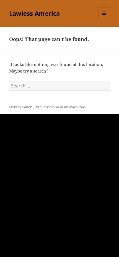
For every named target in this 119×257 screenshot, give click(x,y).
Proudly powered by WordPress (61, 107)
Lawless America (34, 13)
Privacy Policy (20, 107)
